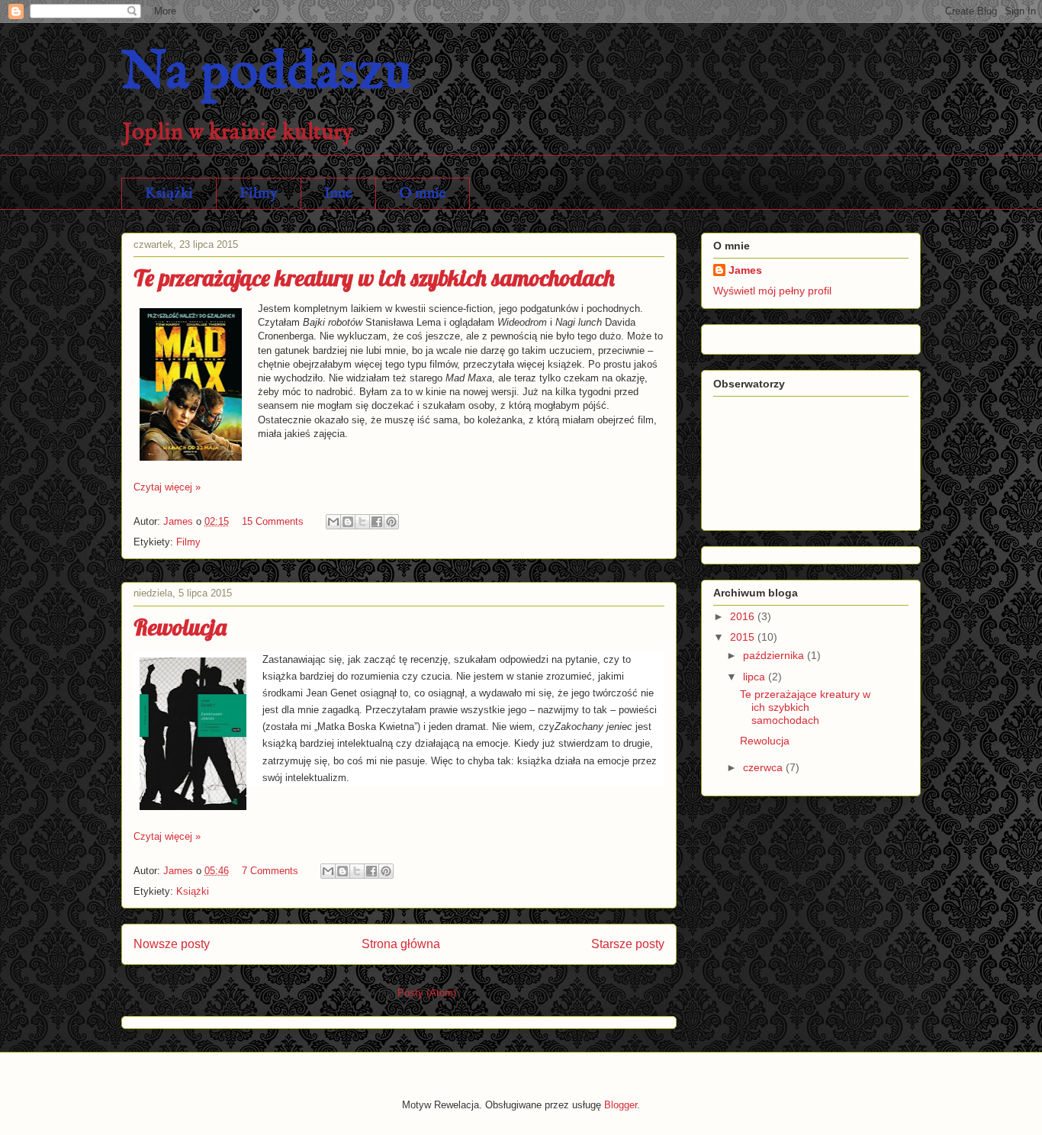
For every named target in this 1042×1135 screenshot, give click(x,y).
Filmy (259, 193)
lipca (755, 676)
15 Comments (273, 521)
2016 (743, 616)
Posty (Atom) (426, 992)
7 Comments (270, 870)
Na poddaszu (266, 73)
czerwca (764, 767)
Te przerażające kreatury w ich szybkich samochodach (374, 277)
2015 (743, 637)
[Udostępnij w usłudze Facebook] (376, 521)
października (775, 655)
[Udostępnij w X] (362, 521)
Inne (338, 193)
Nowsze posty (171, 943)
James (745, 270)
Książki (169, 193)
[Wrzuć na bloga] (347, 521)
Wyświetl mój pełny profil (772, 291)
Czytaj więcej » (167, 487)
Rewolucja (180, 627)
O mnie (422, 193)
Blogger (620, 1105)
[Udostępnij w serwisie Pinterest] (391, 521)
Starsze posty (627, 943)
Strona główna (401, 943)
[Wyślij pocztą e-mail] (333, 521)
